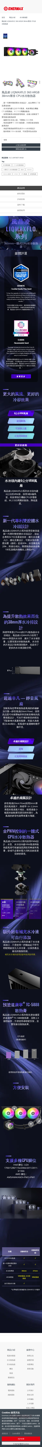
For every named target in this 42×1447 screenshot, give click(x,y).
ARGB (16, 174)
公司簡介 (30, 1390)
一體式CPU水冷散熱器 (10, 170)
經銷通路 (11, 1395)
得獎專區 (30, 1364)
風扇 (11, 1373)
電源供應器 (11, 1356)
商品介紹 (12, 17)
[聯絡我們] (23, 3)
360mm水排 (7, 174)
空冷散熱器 (11, 1364)
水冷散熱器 (23, 17)
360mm (29, 170)
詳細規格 (21, 199)
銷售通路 (21, 193)
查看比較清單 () (21, 149)
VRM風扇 (24, 174)
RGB (21, 436)
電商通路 (11, 1390)
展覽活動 (30, 1369)
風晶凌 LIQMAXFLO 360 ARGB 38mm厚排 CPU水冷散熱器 (19, 22)
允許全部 (21, 1439)
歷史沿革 (30, 1395)
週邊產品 (11, 1377)
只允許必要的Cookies (21, 1444)
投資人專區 (30, 1408)
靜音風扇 (33, 174)
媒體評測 (30, 1360)
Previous (5, 83)
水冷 (22, 170)
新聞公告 (30, 1356)
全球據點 (30, 1399)
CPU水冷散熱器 (19, 165)
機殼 (11, 1369)
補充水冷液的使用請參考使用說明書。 (21, 954)
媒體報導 (21, 210)
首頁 (3, 17)
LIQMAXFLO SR (35, 1251)
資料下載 (21, 205)
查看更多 (21, 376)
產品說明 (21, 188)
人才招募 (30, 1403)
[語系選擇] (13, 3)
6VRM (21, 413)
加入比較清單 (21, 145)
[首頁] (13, 8)
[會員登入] (29, 3)
